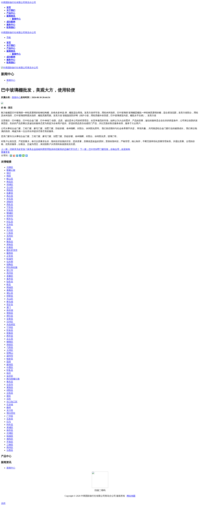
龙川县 (10, 410)
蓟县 (9, 284)
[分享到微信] (23, 155)
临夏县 (10, 193)
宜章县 (10, 319)
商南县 (10, 190)
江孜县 (10, 233)
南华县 (10, 430)
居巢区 (10, 276)
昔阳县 (10, 313)
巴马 (9, 422)
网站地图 (131, 496)
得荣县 (10, 296)
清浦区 (10, 184)
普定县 (10, 304)
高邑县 (10, 204)
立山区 (10, 187)
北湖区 (10, 433)
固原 (9, 362)
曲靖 (9, 407)
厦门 (9, 307)
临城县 (10, 436)
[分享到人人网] (20, 155)
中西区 (10, 367)
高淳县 (10, 273)
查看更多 (5, 152)
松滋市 (10, 259)
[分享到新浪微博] (14, 155)
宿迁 (9, 173)
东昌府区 (11, 324)
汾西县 (10, 450)
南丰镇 (10, 310)
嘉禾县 (10, 279)
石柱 (9, 399)
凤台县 (10, 196)
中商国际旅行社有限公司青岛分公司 (18, 2)
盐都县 (10, 247)
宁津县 (10, 327)
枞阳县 (10, 253)
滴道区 (10, 344)
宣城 (9, 239)
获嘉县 (10, 333)
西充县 (10, 336)
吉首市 (10, 384)
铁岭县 (10, 359)
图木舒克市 (12, 250)
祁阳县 (10, 390)
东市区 (10, 236)
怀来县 (10, 330)
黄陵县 (10, 387)
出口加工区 (12, 402)
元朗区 (10, 167)
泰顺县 (10, 290)
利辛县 (10, 424)
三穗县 (10, 444)
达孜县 (10, 393)
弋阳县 (10, 347)
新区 (9, 396)
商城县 (10, 287)
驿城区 (10, 213)
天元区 (10, 230)
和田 (9, 176)
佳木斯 (10, 261)
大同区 (10, 350)
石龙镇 (10, 404)
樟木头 (10, 219)
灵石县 (10, 199)
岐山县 (10, 179)
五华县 (10, 224)
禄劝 (9, 227)
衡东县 (10, 382)
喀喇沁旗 (11, 170)
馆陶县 (10, 264)
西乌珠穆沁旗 (13, 379)
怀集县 (10, 370)
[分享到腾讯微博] (17, 155)
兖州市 (10, 216)
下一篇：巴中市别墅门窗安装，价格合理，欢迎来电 (105, 149)
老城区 (10, 427)
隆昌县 (10, 241)
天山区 (10, 299)
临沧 (9, 373)
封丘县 (10, 221)
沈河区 (10, 322)
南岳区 (10, 181)
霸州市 (10, 356)
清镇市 (10, 201)
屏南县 (10, 244)
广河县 (10, 416)
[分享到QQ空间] (11, 155)
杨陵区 (10, 342)
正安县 (10, 256)
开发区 (10, 442)
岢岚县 (10, 210)
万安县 (10, 207)
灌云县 (10, 293)
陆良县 (10, 281)
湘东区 (10, 439)
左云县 (10, 339)
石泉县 (10, 419)
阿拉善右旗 (12, 267)
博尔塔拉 (11, 413)
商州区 (10, 447)
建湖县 (10, 364)
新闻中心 (11, 80)
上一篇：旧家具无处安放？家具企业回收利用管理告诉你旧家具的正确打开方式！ (40, 149)
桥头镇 (10, 301)
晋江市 (10, 270)
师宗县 (10, 316)
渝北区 (10, 376)
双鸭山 (10, 353)
